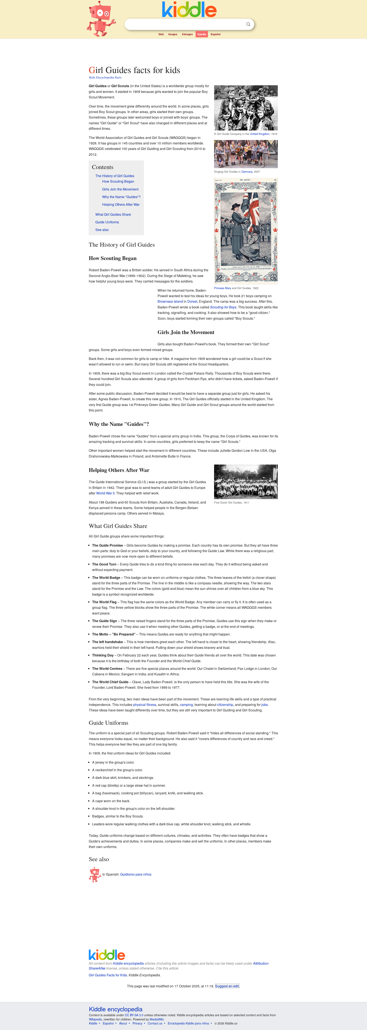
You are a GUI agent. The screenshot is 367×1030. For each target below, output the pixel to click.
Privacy (137, 1023)
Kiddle (93, 1023)
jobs (264, 704)
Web (161, 34)
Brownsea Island (170, 301)
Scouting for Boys (223, 307)
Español (215, 34)
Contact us (155, 1023)
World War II (105, 493)
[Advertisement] (183, 50)
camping (186, 704)
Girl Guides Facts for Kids (108, 975)
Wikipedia (95, 1019)
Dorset (192, 301)
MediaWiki (157, 1019)
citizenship (225, 704)
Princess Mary (222, 288)
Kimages (187, 34)
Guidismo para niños (135, 874)
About (123, 1023)
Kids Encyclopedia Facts (105, 77)
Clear (239, 24)
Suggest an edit (227, 986)
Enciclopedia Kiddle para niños (188, 1023)
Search (248, 24)
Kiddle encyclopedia (128, 963)
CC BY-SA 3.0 (134, 1015)
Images (172, 34)
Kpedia (202, 34)
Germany (246, 171)
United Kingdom (260, 134)
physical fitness (144, 704)
